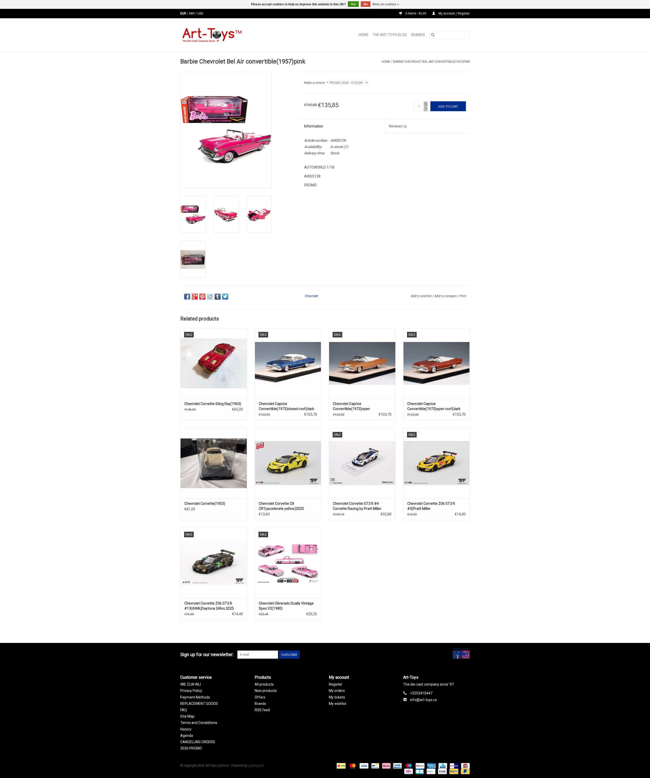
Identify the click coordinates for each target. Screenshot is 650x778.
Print (463, 296)
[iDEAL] (340, 765)
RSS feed (262, 710)
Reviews (398, 126)
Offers (260, 697)
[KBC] (442, 765)
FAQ (183, 710)
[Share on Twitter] (225, 297)
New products (266, 691)
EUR (183, 13)
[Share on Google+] (195, 297)
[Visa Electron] (396, 765)
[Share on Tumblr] (218, 297)
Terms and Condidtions (198, 723)
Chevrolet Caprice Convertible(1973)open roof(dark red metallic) (433, 406)
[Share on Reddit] (210, 297)
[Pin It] (202, 297)
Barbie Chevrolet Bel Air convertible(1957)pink (431, 61)
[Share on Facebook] (187, 297)
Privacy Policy (191, 691)
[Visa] (363, 765)
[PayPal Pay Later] (464, 771)
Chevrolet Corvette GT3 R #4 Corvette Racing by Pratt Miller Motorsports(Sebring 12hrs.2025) (359, 506)
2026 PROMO (191, 748)
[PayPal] (453, 771)
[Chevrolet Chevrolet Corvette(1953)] (213, 463)
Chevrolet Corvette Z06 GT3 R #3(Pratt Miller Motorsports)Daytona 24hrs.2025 (434, 506)
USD (200, 13)
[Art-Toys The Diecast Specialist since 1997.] (231, 35)
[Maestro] (408, 765)
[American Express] (431, 765)
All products (264, 684)
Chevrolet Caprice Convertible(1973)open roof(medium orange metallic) (357, 406)
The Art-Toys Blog (390, 35)
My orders (337, 691)
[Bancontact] (374, 765)
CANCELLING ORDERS (197, 742)
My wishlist (337, 704)
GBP (192, 13)
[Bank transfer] (442, 771)
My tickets (337, 697)
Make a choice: (316, 83)
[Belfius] (419, 765)
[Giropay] (453, 765)
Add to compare (446, 296)
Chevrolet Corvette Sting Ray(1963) (212, 404)
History (185, 729)
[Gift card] (464, 765)
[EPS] (408, 771)
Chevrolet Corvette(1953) (204, 503)
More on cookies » (385, 4)
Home (363, 35)
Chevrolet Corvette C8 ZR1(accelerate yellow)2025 (281, 506)
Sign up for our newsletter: (207, 654)
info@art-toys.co (423, 700)
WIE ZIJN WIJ (190, 684)
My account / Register (454, 13)
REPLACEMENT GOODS (199, 704)
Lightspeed (256, 765)
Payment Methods (195, 697)
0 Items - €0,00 (416, 13)
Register (335, 684)
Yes (353, 4)
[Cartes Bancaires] (419, 771)
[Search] (433, 35)
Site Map (187, 716)
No (366, 4)
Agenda (186, 736)
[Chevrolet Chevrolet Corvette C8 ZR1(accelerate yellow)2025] (288, 463)
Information (313, 126)
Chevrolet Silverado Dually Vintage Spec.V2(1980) (286, 605)
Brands (418, 35)
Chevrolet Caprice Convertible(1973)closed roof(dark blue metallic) (286, 406)
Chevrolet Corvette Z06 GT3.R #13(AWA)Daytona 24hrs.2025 (209, 605)
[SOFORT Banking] (385, 765)
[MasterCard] (352, 765)
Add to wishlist (421, 296)
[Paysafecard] (430, 771)
